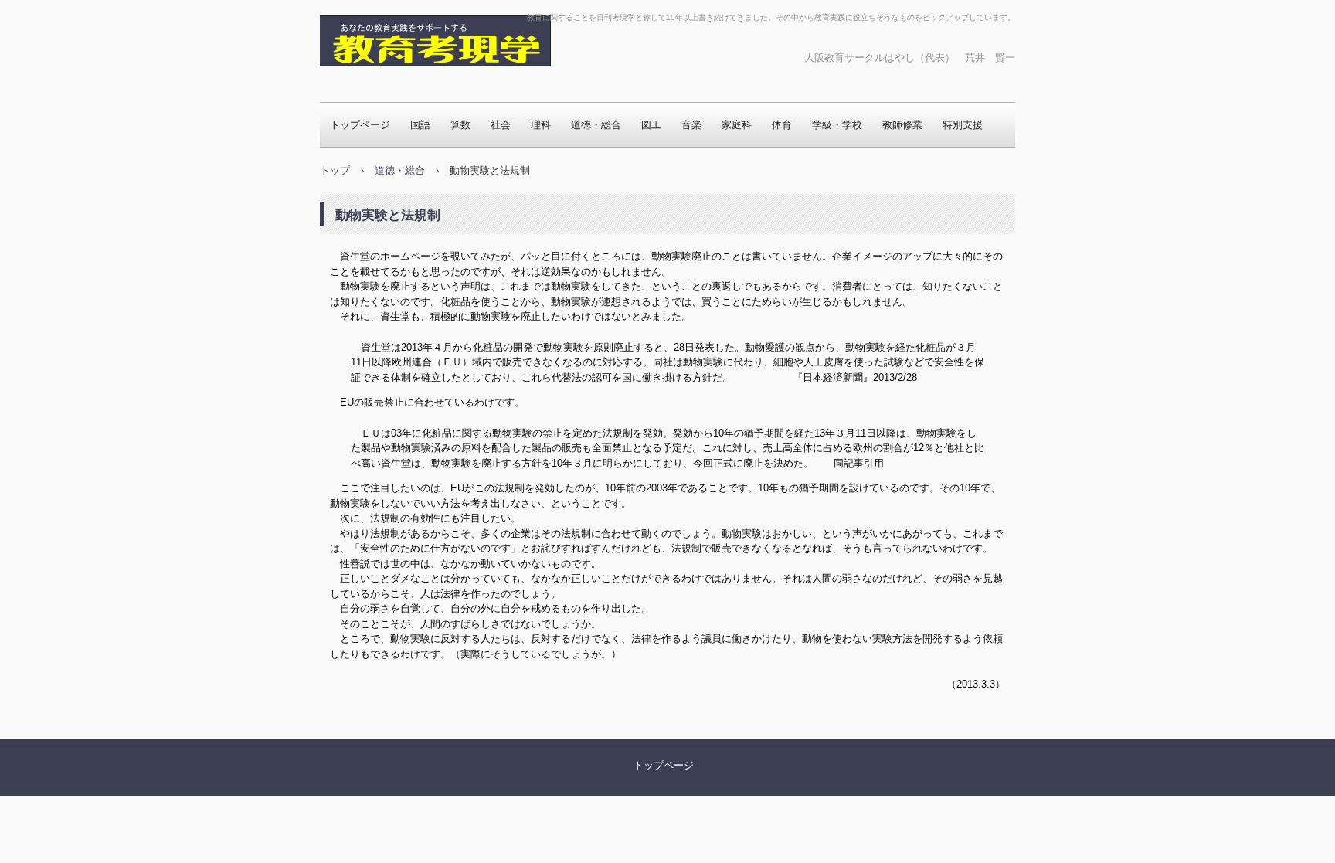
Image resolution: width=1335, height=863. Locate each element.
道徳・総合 (596, 125)
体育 (782, 125)
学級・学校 (837, 125)
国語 (420, 125)
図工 (651, 125)
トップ (335, 170)
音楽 (691, 125)
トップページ (360, 125)
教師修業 (902, 125)
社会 (501, 125)
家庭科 (737, 125)
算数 (460, 125)
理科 (541, 125)
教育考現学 (370, 81)
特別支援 (963, 125)
